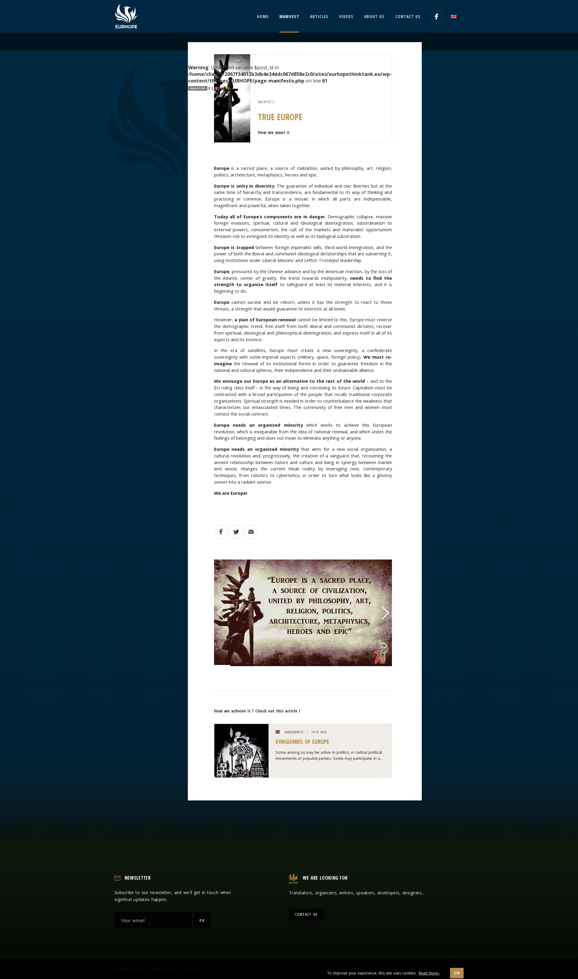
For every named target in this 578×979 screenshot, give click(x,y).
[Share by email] (251, 532)
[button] (221, 612)
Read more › (429, 973)
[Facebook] (436, 17)
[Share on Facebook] (221, 532)
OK (201, 920)
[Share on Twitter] (236, 532)
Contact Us (306, 914)
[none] (455, 16)
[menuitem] (455, 16)
